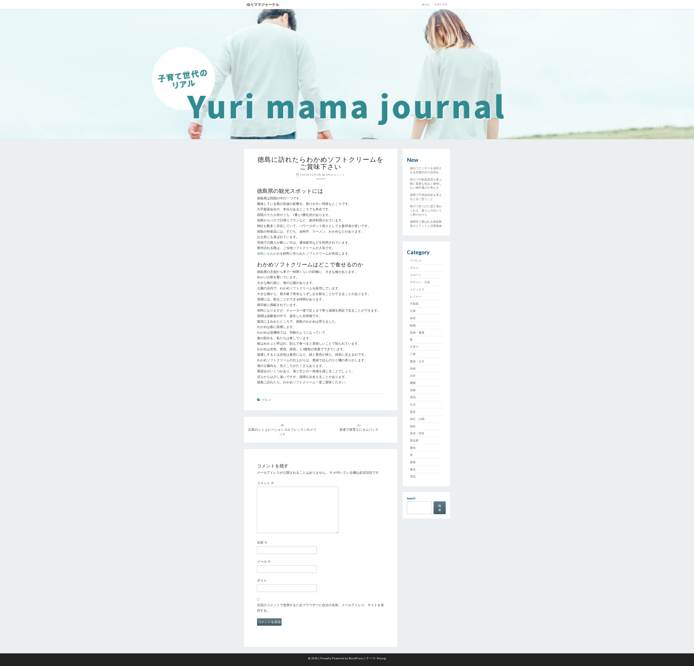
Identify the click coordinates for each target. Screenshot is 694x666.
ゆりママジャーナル (263, 4)
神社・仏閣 (417, 419)
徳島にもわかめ (268, 253)
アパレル (415, 260)
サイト (262, 580)
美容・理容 (417, 433)
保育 (413, 318)
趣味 (413, 447)
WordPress (356, 658)
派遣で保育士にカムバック (358, 428)
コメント (265, 483)
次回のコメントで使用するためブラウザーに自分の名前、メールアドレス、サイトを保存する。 (320, 608)
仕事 (413, 311)
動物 (413, 325)
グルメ (266, 400)
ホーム (425, 4)
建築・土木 (417, 361)
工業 (413, 354)
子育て (414, 347)
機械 (413, 383)
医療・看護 (417, 332)
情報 (413, 368)
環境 (413, 397)
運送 (413, 469)
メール (264, 561)
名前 (262, 542)
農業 (413, 462)
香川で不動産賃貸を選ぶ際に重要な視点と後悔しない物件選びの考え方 (426, 184)
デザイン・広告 (420, 282)
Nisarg (381, 658)
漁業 (413, 390)
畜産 (413, 412)
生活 (413, 404)
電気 (413, 476)
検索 (439, 508)
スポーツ (415, 275)
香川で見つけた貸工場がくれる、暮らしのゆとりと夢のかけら (426, 210)
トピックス (441, 4)
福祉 (413, 426)
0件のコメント (335, 174)
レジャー (415, 296)
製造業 (414, 440)
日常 (413, 376)
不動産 (414, 303)
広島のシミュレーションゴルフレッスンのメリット (282, 430)
